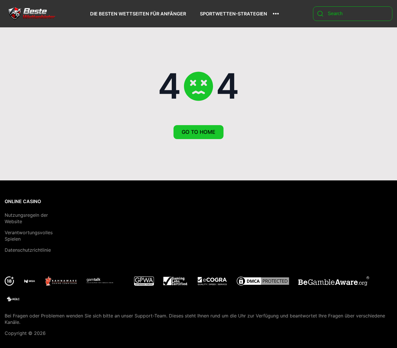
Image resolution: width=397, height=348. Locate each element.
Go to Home (198, 132)
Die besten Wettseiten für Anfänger (138, 14)
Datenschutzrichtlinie (28, 250)
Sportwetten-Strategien (233, 14)
